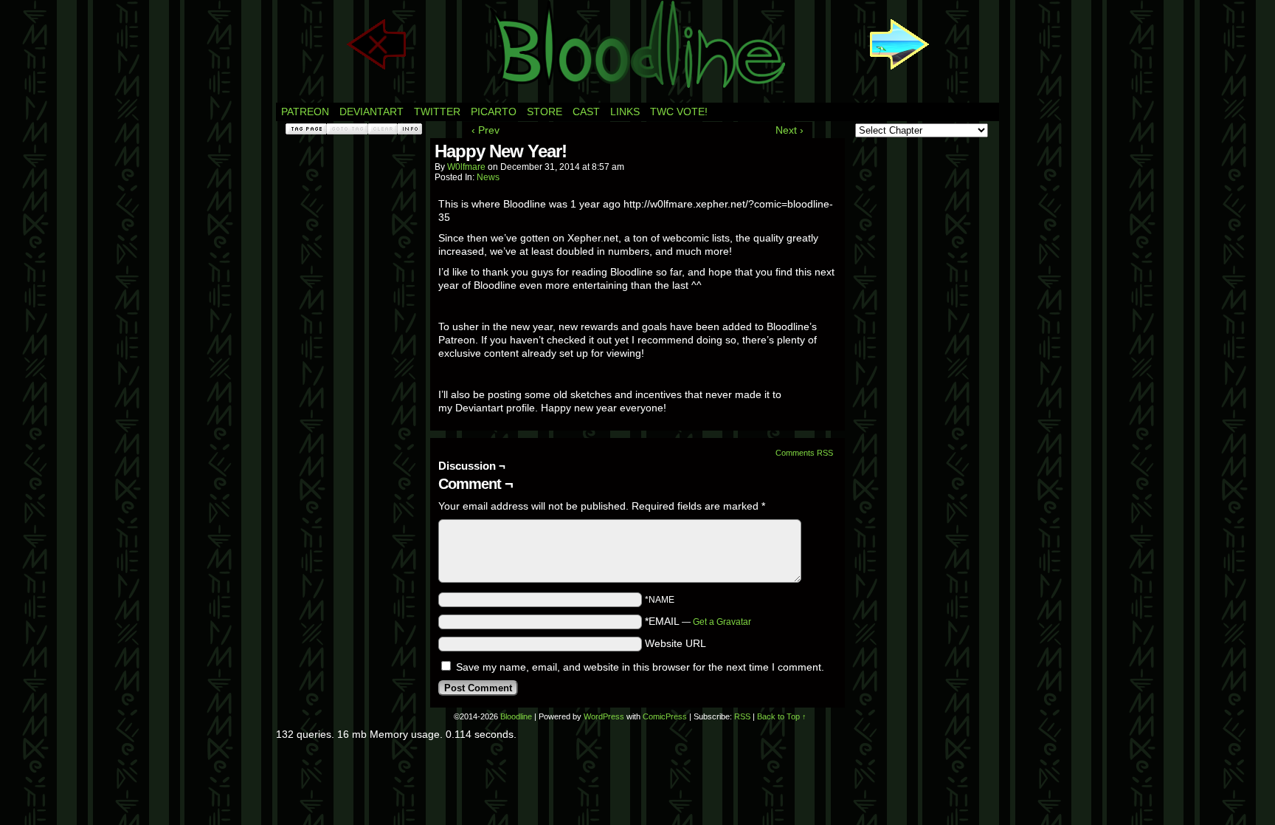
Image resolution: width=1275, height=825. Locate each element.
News (488, 177)
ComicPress (665, 716)
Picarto (493, 111)
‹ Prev (485, 130)
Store (544, 111)
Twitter (437, 111)
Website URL (675, 643)
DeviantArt (371, 111)
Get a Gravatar (722, 622)
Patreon (305, 111)
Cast (586, 111)
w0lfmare (466, 167)
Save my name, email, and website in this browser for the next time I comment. (640, 667)
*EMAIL (698, 621)
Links (625, 111)
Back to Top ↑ (781, 716)
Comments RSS (804, 452)
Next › (789, 130)
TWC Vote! (679, 111)
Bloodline (516, 716)
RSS (742, 716)
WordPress (604, 716)
